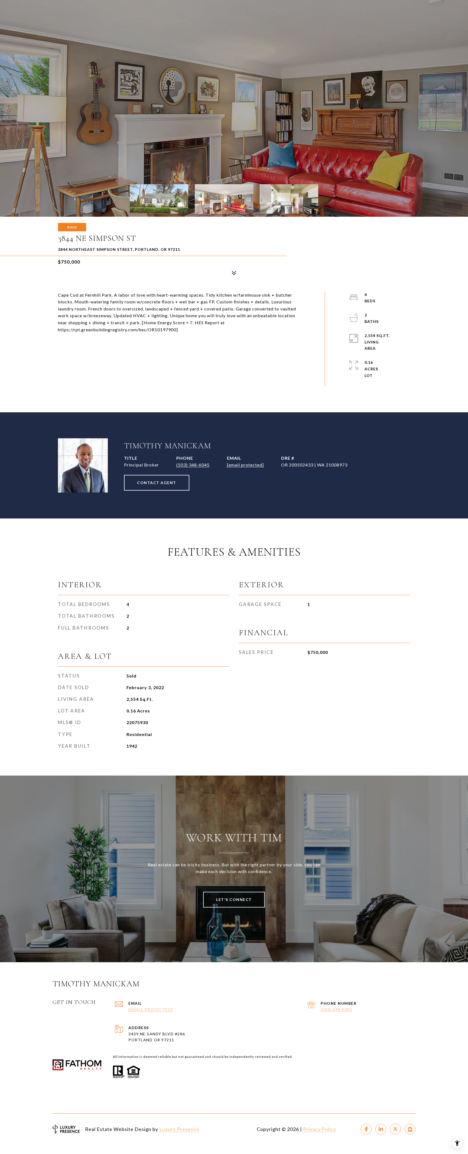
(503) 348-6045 (193, 464)
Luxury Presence (179, 1129)
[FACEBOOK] (366, 1129)
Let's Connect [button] (234, 899)
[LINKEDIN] (380, 1129)
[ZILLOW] (410, 1129)
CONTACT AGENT (156, 482)
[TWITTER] (395, 1129)
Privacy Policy (319, 1129)
